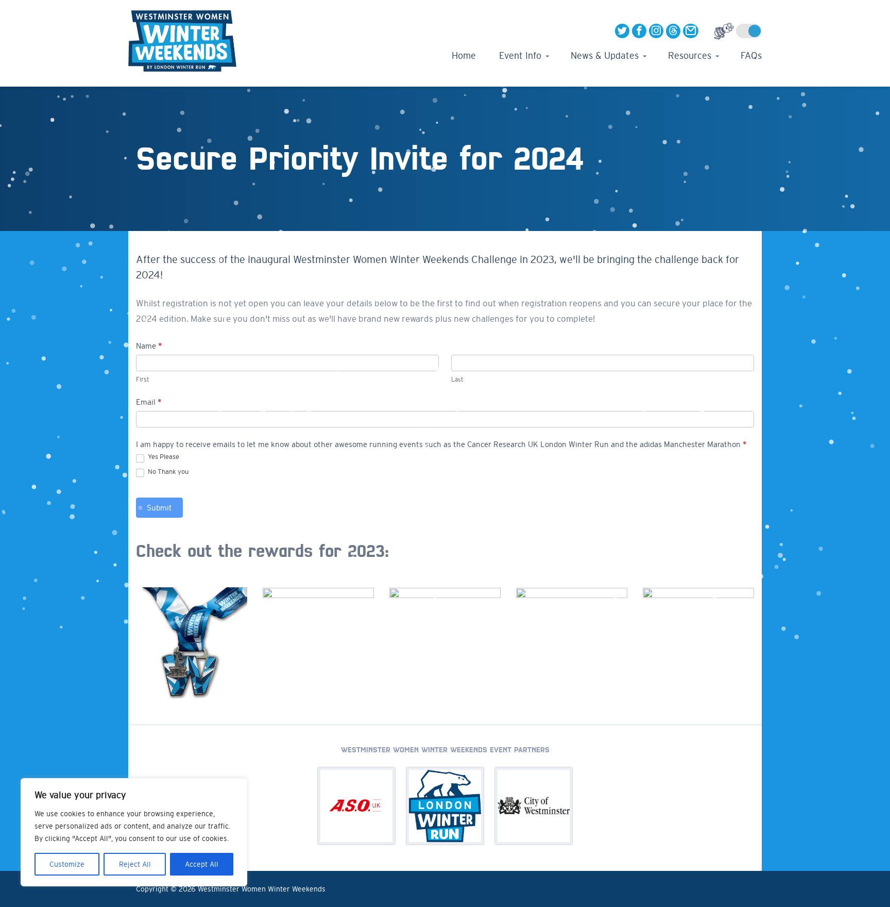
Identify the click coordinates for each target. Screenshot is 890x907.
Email (149, 402)
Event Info (520, 56)
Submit (159, 507)
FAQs (751, 56)
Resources (689, 56)
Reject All (135, 864)
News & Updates (605, 56)
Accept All (201, 864)
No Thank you (167, 471)
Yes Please (162, 456)
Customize (66, 864)
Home (464, 56)
